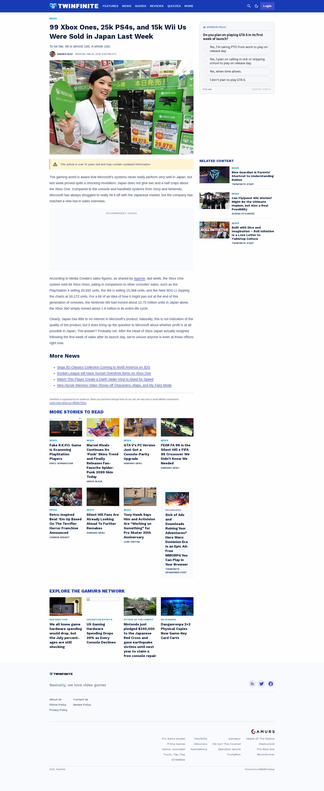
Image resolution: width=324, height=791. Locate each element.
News (126, 6)
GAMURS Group (266, 769)
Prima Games (176, 743)
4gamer (139, 278)
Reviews (157, 6)
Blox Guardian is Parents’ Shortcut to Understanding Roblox (253, 176)
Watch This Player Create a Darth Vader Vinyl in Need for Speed (105, 379)
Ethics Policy (58, 704)
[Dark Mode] (256, 6)
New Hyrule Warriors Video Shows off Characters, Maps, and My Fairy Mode (114, 385)
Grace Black (94, 481)
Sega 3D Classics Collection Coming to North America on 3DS (103, 367)
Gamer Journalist (173, 749)
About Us (56, 699)
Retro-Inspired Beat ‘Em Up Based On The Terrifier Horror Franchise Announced (66, 524)
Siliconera (200, 743)
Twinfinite (200, 738)
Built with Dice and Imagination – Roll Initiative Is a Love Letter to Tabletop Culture (253, 233)
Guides (140, 6)
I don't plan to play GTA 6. (228, 80)
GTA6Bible (178, 759)
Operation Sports (229, 749)
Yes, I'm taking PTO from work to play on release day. (239, 49)
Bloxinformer (265, 754)
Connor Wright (60, 537)
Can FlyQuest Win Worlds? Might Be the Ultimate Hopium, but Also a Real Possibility (252, 203)
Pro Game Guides (173, 738)
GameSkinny (199, 749)
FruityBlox (234, 754)
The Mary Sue (265, 749)
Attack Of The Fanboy (260, 738)
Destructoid (266, 743)
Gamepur (234, 738)
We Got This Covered (227, 743)
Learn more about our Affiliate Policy (68, 402)
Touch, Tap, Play (174, 754)
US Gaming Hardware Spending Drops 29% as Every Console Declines (101, 633)
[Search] (249, 6)
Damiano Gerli (133, 463)
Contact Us (80, 699)
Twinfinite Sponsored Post (176, 571)
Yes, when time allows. (226, 71)
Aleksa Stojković (243, 213)
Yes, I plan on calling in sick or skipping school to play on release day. (237, 61)
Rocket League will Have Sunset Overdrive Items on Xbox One (104, 373)
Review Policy (82, 704)
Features (110, 6)
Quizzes (174, 6)
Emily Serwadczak (61, 463)
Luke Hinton (132, 542)
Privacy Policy (58, 709)
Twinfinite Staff (243, 184)
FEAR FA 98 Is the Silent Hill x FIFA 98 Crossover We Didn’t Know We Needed (175, 454)
